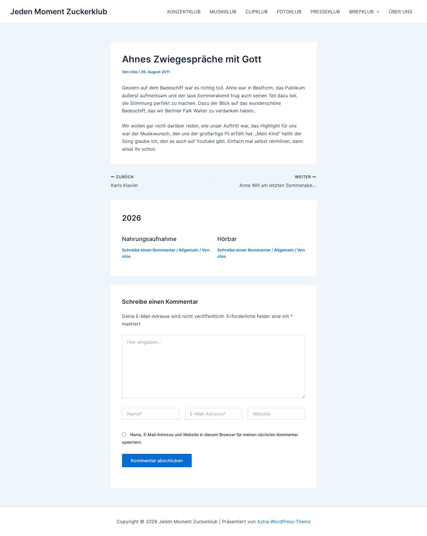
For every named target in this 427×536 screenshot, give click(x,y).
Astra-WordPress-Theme (284, 521)
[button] (376, 11)
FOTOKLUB (289, 12)
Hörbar (227, 238)
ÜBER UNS (400, 12)
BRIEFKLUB (361, 12)
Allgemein (189, 249)
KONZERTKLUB (183, 12)
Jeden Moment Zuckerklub (58, 11)
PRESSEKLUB (325, 12)
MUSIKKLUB (223, 12)
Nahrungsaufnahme (149, 238)
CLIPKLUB (256, 12)
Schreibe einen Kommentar (148, 249)
